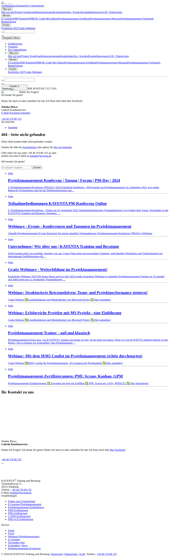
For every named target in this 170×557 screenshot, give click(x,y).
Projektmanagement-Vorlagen (136, 18)
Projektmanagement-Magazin (105, 18)
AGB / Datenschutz (111, 12)
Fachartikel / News (18, 545)
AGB (82, 554)
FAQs (11, 533)
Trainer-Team (22, 12)
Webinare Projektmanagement (23, 536)
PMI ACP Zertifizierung (20, 519)
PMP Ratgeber (21, 18)
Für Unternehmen (34, 5)
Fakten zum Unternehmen (21, 501)
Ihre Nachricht (117, 449)
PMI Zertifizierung (18, 513)
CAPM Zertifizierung (19, 516)
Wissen (6, 15)
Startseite (12, 127)
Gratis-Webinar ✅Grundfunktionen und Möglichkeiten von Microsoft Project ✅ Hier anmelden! (78, 292)
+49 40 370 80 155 (11, 118)
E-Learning (7, 18)
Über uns (7, 9)
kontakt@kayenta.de (40, 155)
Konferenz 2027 (9, 28)
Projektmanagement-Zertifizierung (26, 507)
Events (6, 25)
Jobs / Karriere (74, 12)
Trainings (20, 5)
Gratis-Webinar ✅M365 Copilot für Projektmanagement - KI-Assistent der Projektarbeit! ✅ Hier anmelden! (75, 356)
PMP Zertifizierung (18, 510)
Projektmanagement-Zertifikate (74, 18)
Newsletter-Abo (16, 542)
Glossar (12, 21)
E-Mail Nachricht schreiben (15, 112)
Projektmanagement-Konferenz (24, 548)
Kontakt (86, 12)
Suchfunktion (30, 147)
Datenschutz (70, 554)
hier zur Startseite (63, 147)
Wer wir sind (8, 12)
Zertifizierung (8, 5)
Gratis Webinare (26, 28)
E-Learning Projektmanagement (24, 504)
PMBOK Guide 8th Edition (43, 18)
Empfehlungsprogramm (41, 12)
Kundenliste (60, 12)
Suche (11, 530)
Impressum (95, 12)
